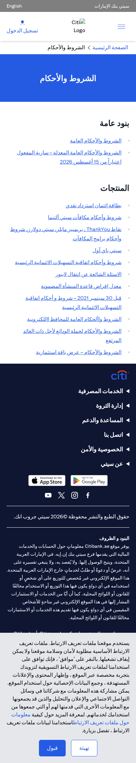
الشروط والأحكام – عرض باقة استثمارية (78, 352)
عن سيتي (112, 463)
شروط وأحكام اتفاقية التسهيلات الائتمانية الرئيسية (68, 262)
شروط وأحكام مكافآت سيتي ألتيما (84, 217)
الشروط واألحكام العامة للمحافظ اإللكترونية (74, 319)
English (14, 6)
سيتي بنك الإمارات (111, 6)
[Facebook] (88, 495)
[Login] (22, 22)
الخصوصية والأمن (102, 449)
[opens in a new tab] (89, 480)
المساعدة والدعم (102, 420)
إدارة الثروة (109, 405)
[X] (61, 495)
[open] (121, 26)
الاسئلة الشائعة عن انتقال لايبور (88, 274)
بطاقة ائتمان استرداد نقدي (93, 205)
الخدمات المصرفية (100, 390)
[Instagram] (75, 495)
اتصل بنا (113, 434)
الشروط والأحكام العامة (95, 141)
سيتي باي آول (106, 250)
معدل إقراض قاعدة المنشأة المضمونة (81, 286)
